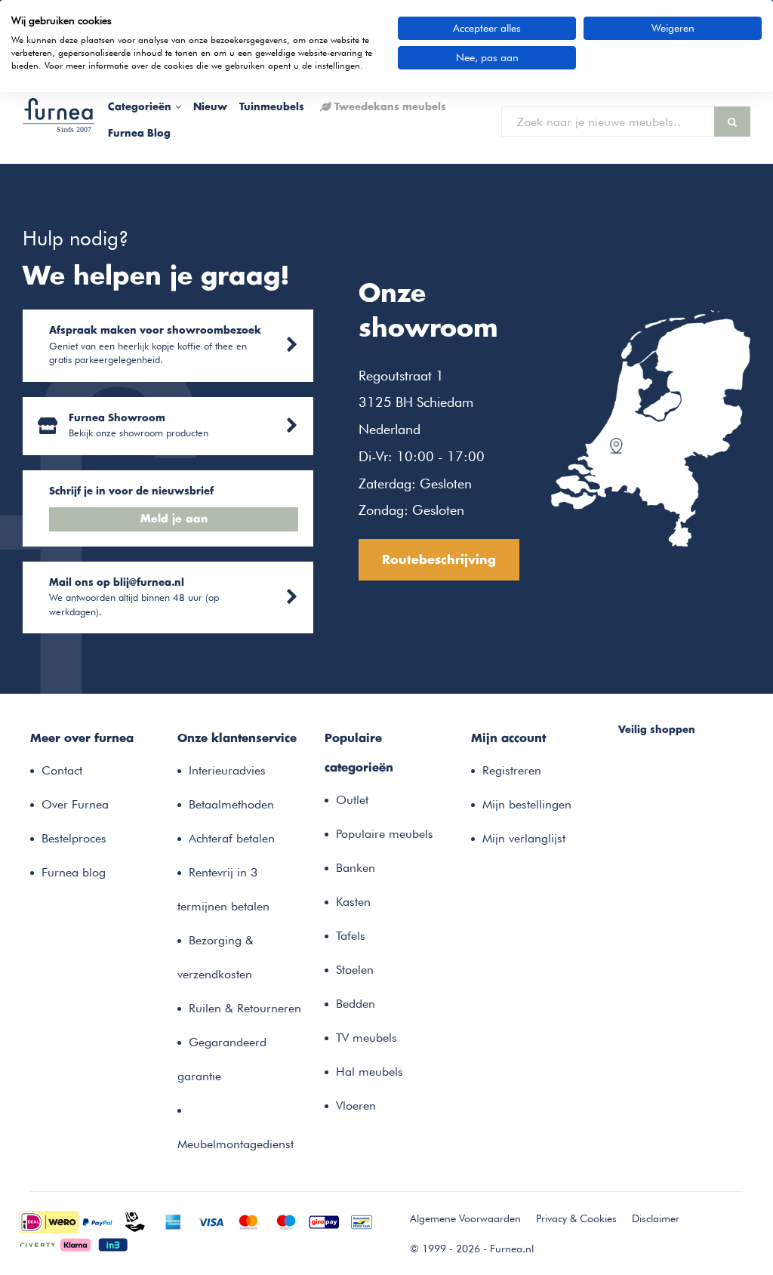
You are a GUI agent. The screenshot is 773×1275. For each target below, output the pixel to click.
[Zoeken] (732, 121)
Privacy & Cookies (576, 1218)
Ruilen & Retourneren (245, 1008)
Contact (62, 770)
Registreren (511, 770)
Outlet (352, 800)
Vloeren (356, 1105)
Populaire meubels (384, 834)
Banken (355, 868)
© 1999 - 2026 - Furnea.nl (472, 1249)
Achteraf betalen (232, 838)
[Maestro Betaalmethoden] (286, 1221)
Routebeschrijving (439, 560)
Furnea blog (74, 872)
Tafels (350, 936)
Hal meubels (369, 1071)
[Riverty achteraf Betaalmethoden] (38, 1243)
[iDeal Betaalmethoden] (49, 1221)
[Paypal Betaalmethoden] (97, 1221)
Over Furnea (75, 804)
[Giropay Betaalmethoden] (324, 1221)
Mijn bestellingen (526, 804)
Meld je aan (174, 519)
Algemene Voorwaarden (465, 1218)
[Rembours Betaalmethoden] (135, 1221)
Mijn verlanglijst (523, 838)
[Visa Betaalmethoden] (210, 1221)
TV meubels (366, 1037)
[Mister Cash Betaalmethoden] (361, 1221)
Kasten (353, 902)
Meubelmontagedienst (235, 1144)
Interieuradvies (227, 770)
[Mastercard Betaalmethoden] (248, 1221)
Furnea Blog (139, 134)
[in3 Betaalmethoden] (113, 1243)
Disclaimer (655, 1218)
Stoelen (355, 969)
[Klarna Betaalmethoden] (75, 1243)
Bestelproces (74, 838)
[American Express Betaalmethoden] (173, 1221)
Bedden (355, 1003)
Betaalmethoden (231, 804)
